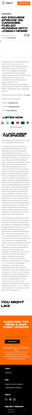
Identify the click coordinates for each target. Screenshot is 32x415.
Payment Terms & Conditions (14, 384)
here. (28, 95)
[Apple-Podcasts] (3, 123)
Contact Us (8, 373)
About (7, 380)
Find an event (24, 3)
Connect (7, 368)
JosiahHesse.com (13, 102)
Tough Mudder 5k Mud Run (13, 387)
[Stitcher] (13, 123)
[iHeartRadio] (18, 123)
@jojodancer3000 (14, 106)
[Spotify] (8, 123)
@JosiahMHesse (12, 110)
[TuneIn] (23, 123)
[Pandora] (28, 123)
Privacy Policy (12, 348)
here (12, 354)
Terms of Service (24, 348)
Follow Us (8, 394)
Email (16, 332)
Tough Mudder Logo (9, 3)
